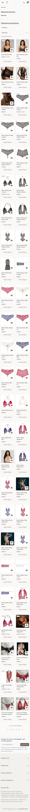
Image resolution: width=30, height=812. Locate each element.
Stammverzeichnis (8, 12)
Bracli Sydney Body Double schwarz (22, 246)
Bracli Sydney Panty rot (22, 383)
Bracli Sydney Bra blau (6, 438)
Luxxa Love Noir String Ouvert (6, 658)
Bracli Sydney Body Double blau (22, 548)
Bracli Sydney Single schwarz (22, 108)
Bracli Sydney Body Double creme (7, 548)
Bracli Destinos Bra (7, 54)
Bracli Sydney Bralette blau (20, 466)
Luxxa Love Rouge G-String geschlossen (7, 713)
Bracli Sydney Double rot (22, 328)
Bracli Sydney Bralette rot (20, 438)
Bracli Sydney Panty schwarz (22, 163)
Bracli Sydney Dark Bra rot (7, 630)
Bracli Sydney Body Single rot (7, 493)
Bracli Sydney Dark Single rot (7, 383)
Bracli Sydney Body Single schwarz (7, 246)
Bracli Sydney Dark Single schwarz (22, 136)
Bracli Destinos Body (22, 82)
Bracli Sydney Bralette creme (5, 466)
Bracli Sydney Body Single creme (22, 493)
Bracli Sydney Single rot (7, 301)
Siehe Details (7, 61)
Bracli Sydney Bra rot (7, 410)
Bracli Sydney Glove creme (22, 575)
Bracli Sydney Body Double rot (22, 521)
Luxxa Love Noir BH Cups (22, 658)
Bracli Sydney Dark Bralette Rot (22, 603)
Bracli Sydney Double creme (7, 356)
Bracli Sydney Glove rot (7, 575)
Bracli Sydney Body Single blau (7, 521)
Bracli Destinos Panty (7, 82)
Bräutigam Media (24, 808)
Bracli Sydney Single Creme (22, 301)
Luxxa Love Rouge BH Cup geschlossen (22, 713)
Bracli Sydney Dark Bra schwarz (7, 218)
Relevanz (4, 32)
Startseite (3, 15)
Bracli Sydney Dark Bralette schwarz (22, 218)
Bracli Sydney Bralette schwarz (21, 191)
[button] (24, 2)
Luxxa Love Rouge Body (7, 685)
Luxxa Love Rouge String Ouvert (22, 685)
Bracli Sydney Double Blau (22, 356)
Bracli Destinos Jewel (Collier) (7, 108)
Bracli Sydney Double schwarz (7, 136)
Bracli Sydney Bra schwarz (6, 191)
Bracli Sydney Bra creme (21, 411)
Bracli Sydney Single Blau (7, 328)
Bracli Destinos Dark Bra (22, 55)
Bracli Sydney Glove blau (7, 603)
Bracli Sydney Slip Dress (6, 273)
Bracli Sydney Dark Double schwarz (7, 163)
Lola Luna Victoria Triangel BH (21, 630)
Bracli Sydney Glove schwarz (22, 273)
